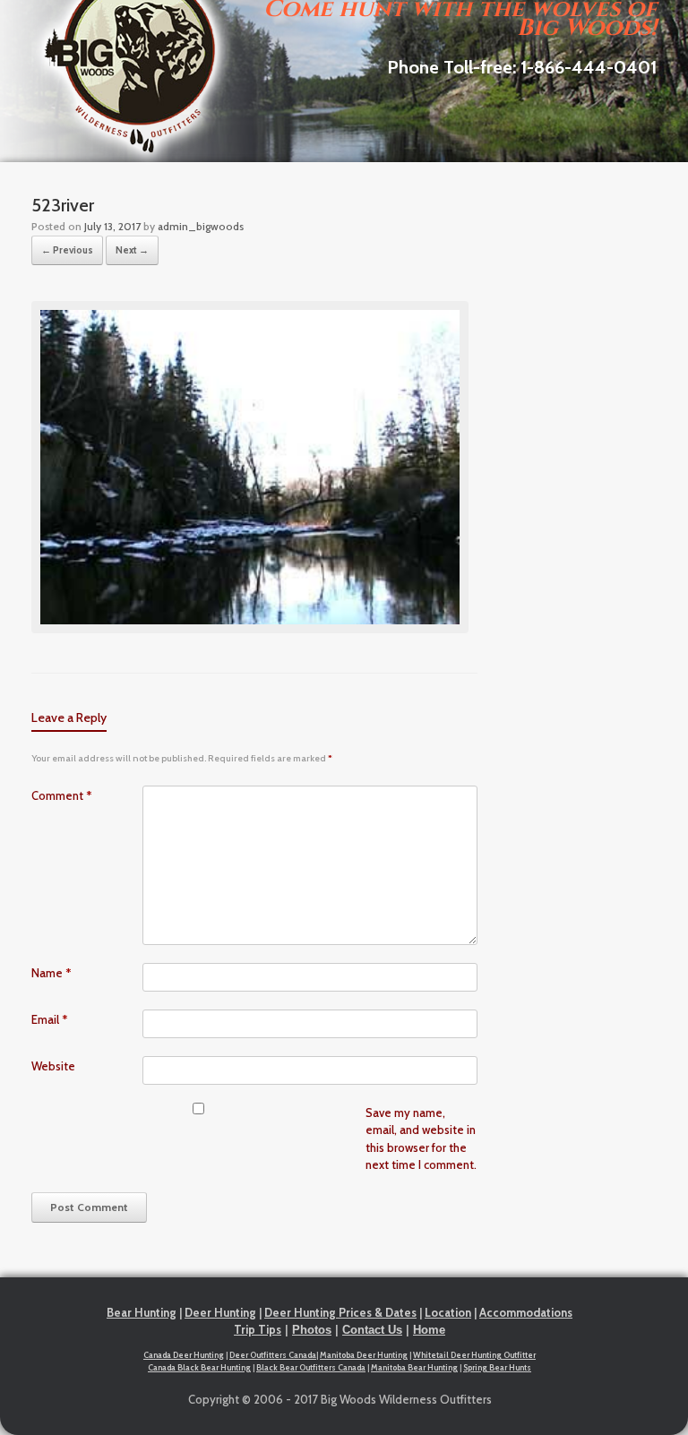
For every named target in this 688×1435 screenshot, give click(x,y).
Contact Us (372, 1329)
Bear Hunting (141, 1312)
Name (51, 973)
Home (429, 1329)
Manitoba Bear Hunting (414, 1367)
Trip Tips (257, 1329)
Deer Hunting (220, 1312)
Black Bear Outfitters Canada (311, 1367)
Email (49, 1019)
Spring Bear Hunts (497, 1367)
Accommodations (525, 1312)
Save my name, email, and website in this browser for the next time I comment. (421, 1139)
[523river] (250, 629)
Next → (132, 250)
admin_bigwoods (201, 226)
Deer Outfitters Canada (272, 1355)
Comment (61, 795)
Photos (311, 1329)
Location (448, 1312)
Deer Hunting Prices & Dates (340, 1312)
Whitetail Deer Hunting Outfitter (474, 1355)
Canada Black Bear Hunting (199, 1367)
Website (53, 1066)
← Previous (67, 250)
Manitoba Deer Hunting (364, 1355)
